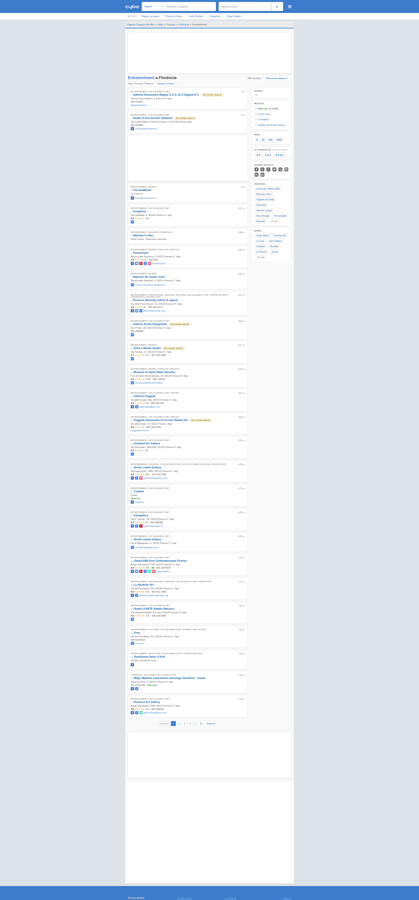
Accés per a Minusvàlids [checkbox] (268, 188)
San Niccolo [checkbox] (279, 235)
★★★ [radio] (268, 155)
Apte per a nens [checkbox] (263, 194)
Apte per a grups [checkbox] (264, 210)
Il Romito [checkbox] (260, 246)
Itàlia (160, 24)
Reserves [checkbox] (260, 221)
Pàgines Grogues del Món (140, 24)
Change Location (165, 83)
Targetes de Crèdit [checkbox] (265, 199)
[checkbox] (271, 108)
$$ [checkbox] (263, 140)
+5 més (274, 221)
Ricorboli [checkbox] (274, 246)
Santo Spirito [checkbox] (262, 235)
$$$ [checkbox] (270, 140)
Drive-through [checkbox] (262, 216)
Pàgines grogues (150, 16)
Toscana (171, 24)
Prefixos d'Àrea (173, 16)
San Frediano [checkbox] (275, 241)
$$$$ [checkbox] (279, 140)
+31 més (260, 257)
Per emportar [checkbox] (280, 216)
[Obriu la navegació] (290, 7)
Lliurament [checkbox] (261, 205)
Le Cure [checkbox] (260, 241)
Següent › (212, 723)
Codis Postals (195, 16)
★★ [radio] (258, 155)
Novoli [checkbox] (275, 252)
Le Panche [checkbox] (261, 252)
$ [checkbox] (257, 140)
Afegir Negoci (234, 16)
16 (201, 723)
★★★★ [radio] (279, 155)
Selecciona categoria (276, 78)
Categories (215, 16)
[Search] (277, 6)
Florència (184, 24)
